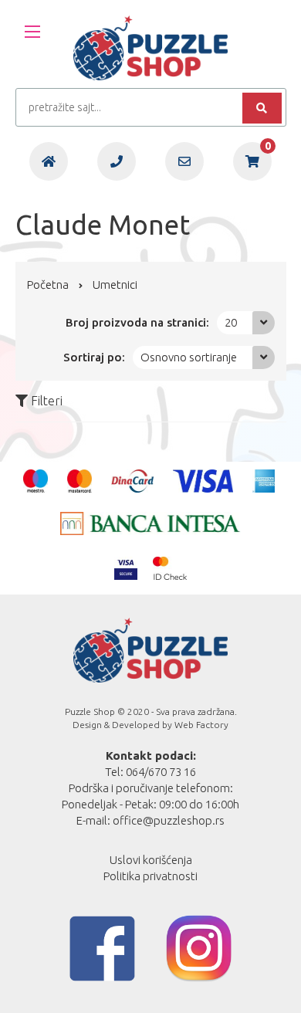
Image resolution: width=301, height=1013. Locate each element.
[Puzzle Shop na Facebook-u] (102, 948)
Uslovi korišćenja (151, 859)
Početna (48, 284)
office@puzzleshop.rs (169, 820)
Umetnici (115, 284)
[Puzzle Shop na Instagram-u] (198, 948)
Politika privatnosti (150, 876)
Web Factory (201, 725)
